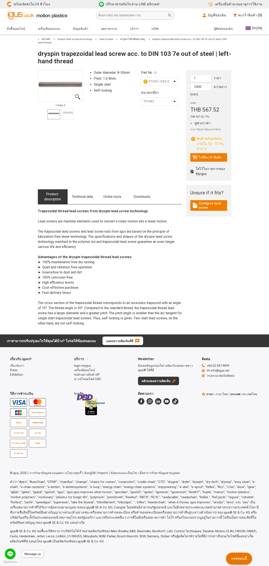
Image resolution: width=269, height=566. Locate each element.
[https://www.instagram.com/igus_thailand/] (150, 401)
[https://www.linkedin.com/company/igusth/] (158, 401)
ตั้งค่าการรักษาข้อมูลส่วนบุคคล (160, 473)
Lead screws (106, 39)
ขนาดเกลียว (150, 93)
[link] (208, 207)
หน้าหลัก (45, 39)
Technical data (82, 197)
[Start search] (169, 15)
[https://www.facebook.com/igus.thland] (141, 401)
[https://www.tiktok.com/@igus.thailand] (175, 401)
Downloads (142, 197)
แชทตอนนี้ (239, 558)
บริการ (134, 28)
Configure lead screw (209, 205)
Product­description (52, 196)
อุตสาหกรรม (109, 28)
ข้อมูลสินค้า (80, 28)
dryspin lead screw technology (74, 39)
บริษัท (155, 28)
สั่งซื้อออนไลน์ (16, 28)
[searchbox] (131, 15)
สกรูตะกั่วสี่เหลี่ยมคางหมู (132, 39)
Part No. (147, 73)
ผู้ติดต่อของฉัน (223, 28)
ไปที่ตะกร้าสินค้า (207, 158)
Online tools (112, 197)
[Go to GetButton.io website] (10, 562)
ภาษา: (217, 394)
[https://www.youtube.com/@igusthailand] (167, 401)
